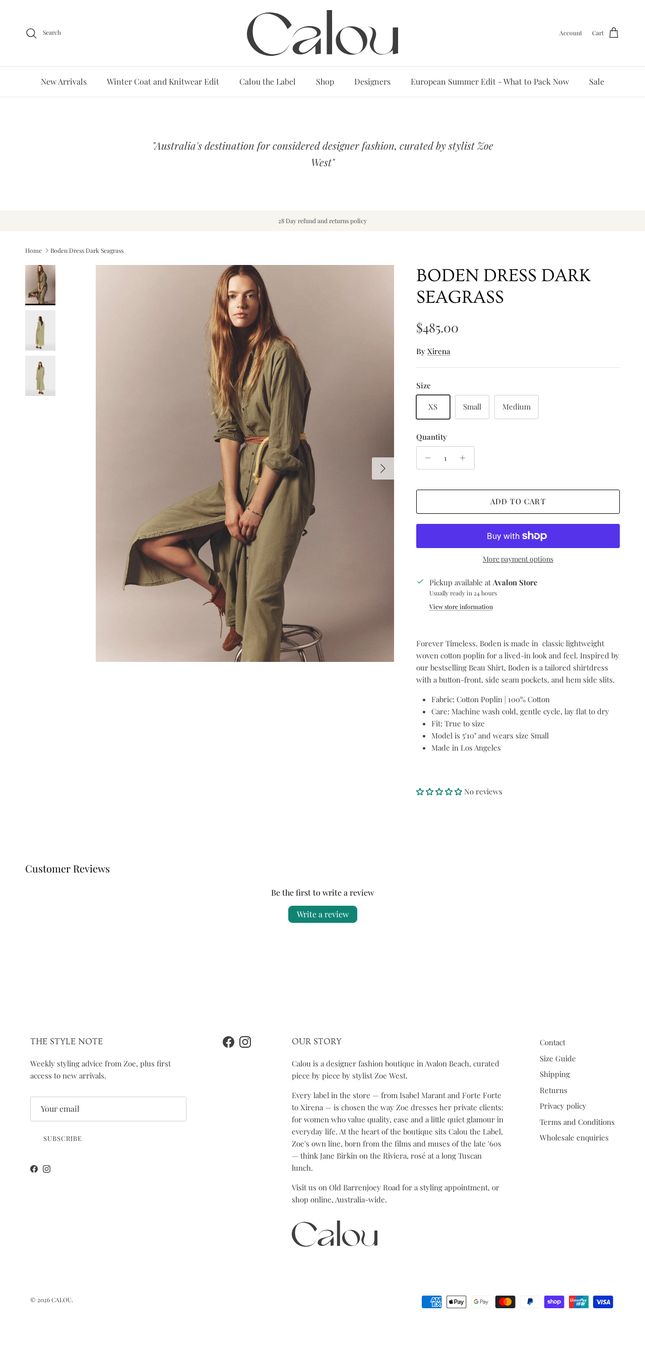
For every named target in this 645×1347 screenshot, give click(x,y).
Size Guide (558, 1058)
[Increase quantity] (465, 458)
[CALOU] (322, 33)
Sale (596, 81)
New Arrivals (64, 81)
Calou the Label (267, 81)
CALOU (61, 1300)
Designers (372, 81)
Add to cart (518, 501)
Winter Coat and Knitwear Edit (163, 81)
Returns (553, 1090)
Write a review (323, 914)
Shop (325, 81)
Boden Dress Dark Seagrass (86, 250)
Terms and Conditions (577, 1122)
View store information (461, 606)
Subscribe (62, 1138)
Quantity (431, 437)
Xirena (438, 351)
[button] (440, 791)
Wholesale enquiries (574, 1137)
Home (33, 250)
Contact (552, 1042)
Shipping (555, 1074)
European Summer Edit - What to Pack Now (490, 81)
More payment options (518, 559)
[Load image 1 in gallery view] (245, 463)
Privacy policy (563, 1106)
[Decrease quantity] (425, 458)
